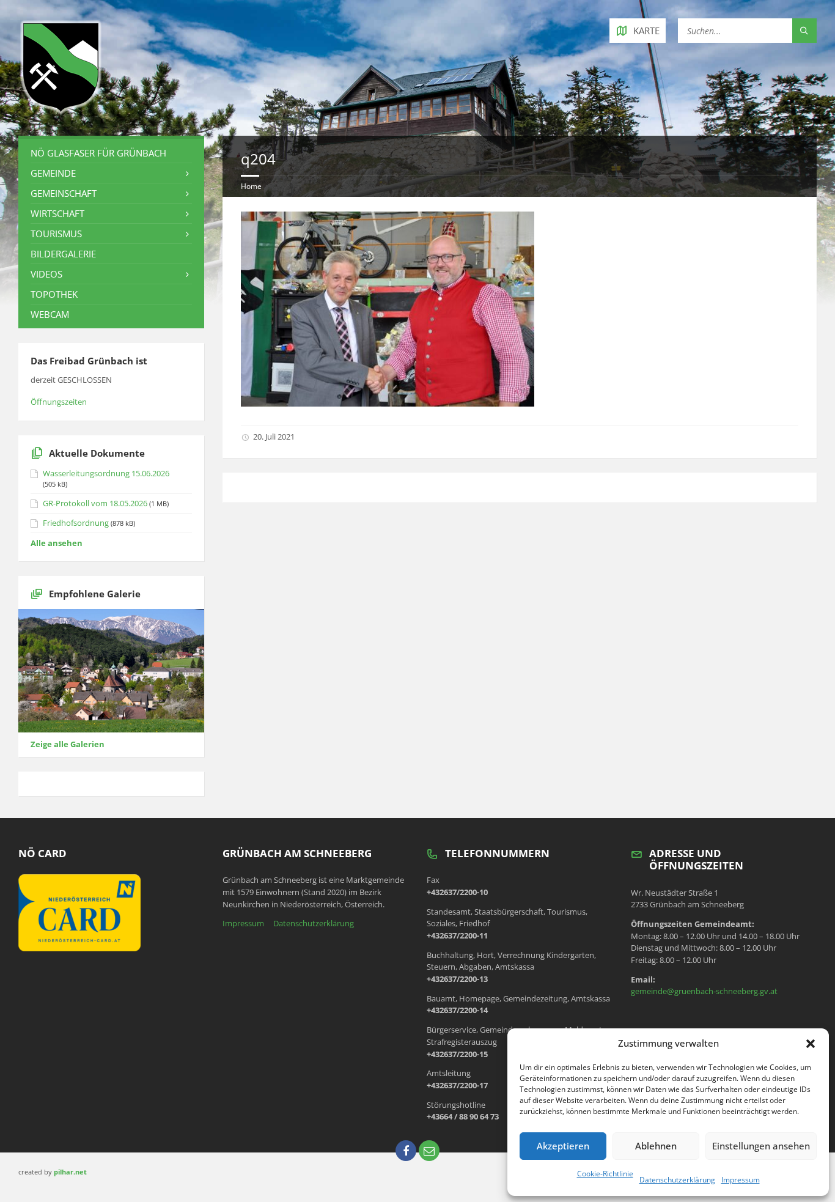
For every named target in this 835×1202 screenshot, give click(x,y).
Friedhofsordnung (76, 522)
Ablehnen (656, 1146)
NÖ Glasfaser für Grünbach (98, 153)
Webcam (50, 314)
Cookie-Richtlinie (605, 1173)
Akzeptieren (563, 1146)
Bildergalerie (63, 254)
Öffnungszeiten (59, 401)
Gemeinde (53, 173)
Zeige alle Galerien (68, 744)
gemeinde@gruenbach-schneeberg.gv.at (704, 991)
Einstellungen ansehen (761, 1146)
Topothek (54, 294)
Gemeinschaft (64, 193)
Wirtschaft (57, 213)
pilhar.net (70, 1171)
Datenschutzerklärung (677, 1179)
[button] (810, 1044)
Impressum (740, 1179)
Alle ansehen (57, 542)
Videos (46, 274)
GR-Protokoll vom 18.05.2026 (95, 503)
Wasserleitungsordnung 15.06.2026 (106, 473)
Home (251, 186)
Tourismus (56, 233)
